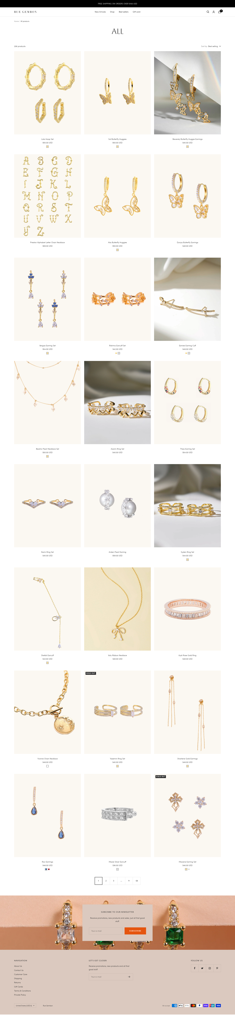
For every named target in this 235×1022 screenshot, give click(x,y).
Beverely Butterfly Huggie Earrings (187, 139)
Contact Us (18, 970)
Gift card (136, 11)
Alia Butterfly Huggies (117, 242)
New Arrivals (100, 11)
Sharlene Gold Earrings (187, 758)
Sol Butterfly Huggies (117, 139)
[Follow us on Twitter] (202, 968)
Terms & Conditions (22, 990)
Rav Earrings (47, 861)
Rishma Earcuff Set (117, 345)
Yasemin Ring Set (117, 758)
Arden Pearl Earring (117, 552)
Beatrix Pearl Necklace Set (47, 449)
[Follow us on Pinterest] (217, 968)
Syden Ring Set (187, 552)
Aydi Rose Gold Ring (187, 655)
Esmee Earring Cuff (187, 345)
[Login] (213, 12)
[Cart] (219, 12)
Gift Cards (18, 986)
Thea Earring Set (187, 449)
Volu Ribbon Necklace (117, 655)
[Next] (136, 881)
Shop (112, 11)
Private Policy (20, 994)
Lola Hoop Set (47, 139)
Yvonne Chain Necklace (47, 758)
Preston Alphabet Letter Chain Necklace (47, 242)
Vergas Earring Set (47, 345)
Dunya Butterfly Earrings (187, 242)
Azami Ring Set (117, 449)
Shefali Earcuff (47, 655)
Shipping (18, 978)
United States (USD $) (24, 1005)
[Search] (208, 12)
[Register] (129, 977)
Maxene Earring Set (187, 861)
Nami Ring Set (47, 552)
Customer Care (20, 974)
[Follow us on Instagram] (209, 968)
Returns (17, 982)
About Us (18, 966)
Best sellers (123, 11)
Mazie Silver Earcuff (117, 861)
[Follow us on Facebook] (194, 968)
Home (16, 21)
